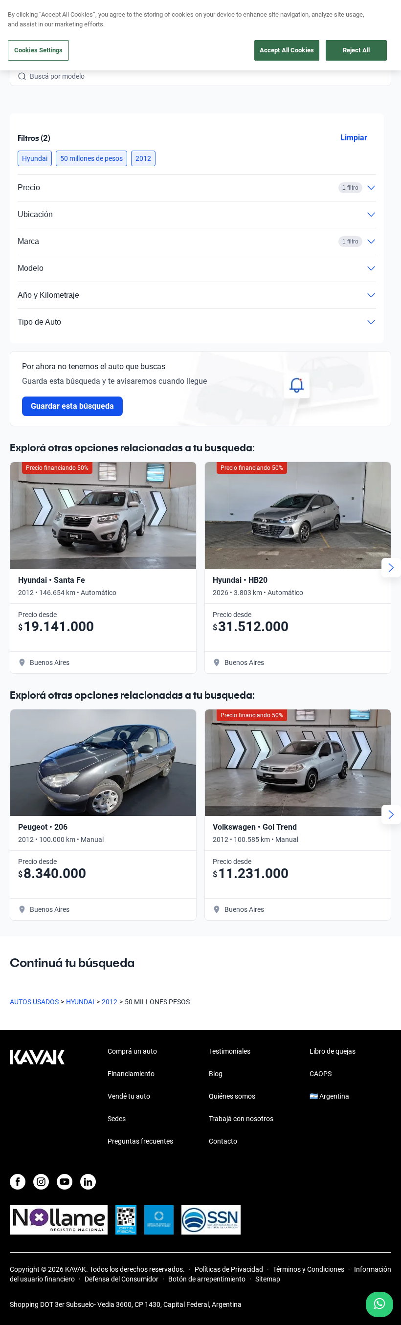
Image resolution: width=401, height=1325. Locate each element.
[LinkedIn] (88, 1182)
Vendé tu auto (129, 1096)
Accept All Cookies (287, 50)
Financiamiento (131, 1074)
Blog (216, 1074)
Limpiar (353, 137)
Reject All (356, 50)
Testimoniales (229, 1051)
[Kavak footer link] (37, 1097)
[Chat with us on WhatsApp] (379, 1304)
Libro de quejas (333, 1051)
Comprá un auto (132, 1051)
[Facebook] (17, 1182)
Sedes (117, 1119)
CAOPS (321, 1074)
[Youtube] (64, 1182)
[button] (35, 158)
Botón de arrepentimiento (206, 1279)
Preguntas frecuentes (140, 1141)
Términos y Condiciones (308, 1269)
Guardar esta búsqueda (72, 406)
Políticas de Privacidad (229, 1269)
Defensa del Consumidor (121, 1279)
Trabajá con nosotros (241, 1119)
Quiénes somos (232, 1096)
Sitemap (267, 1279)
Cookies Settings (38, 50)
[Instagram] (41, 1182)
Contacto (223, 1141)
